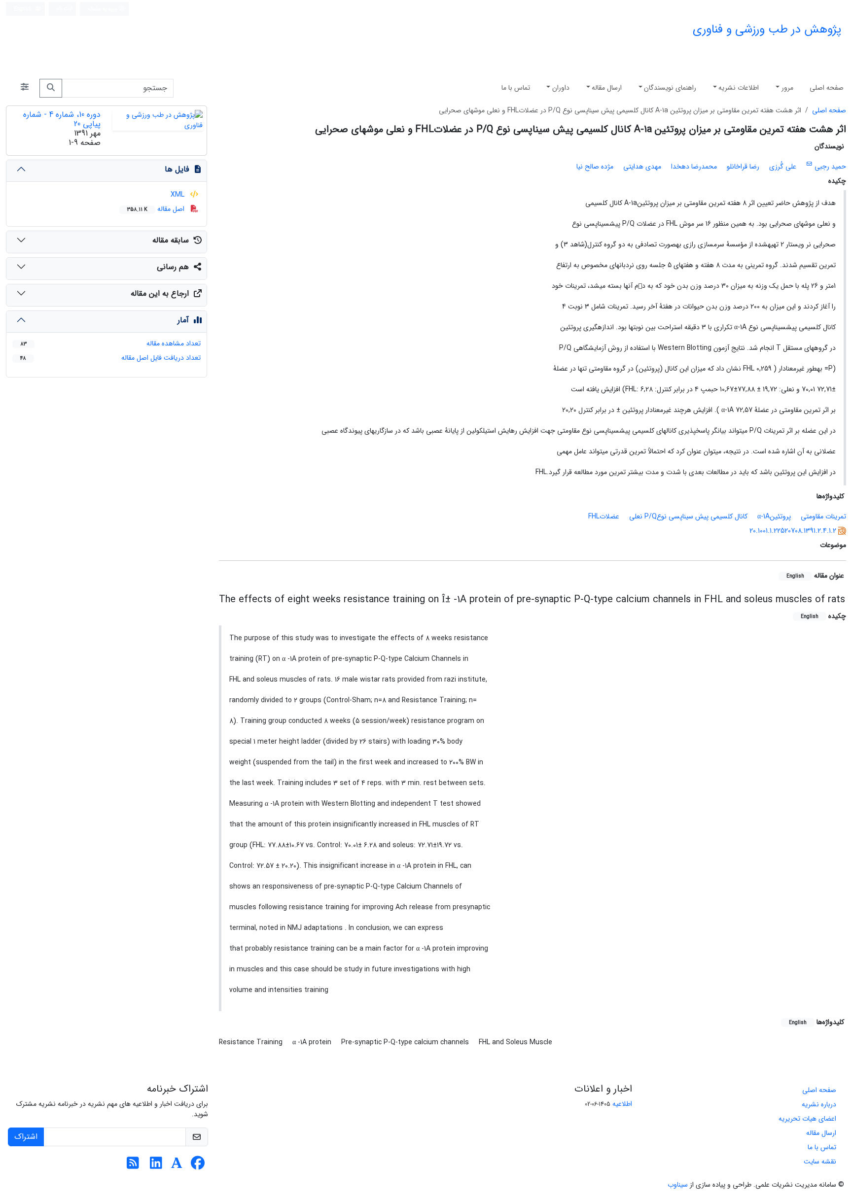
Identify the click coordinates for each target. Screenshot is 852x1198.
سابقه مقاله (170, 240)
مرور (787, 87)
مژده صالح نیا (594, 166)
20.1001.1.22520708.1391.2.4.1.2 (792, 530)
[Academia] (177, 1166)
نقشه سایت (820, 1161)
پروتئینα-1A (774, 516)
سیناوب (678, 1184)
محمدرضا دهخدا (694, 166)
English (23, 9)
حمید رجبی (830, 166)
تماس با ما (515, 87)
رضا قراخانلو (743, 166)
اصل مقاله (156, 209)
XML (178, 194)
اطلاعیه (622, 1103)
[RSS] (132, 1166)
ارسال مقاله (607, 87)
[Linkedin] (156, 1166)
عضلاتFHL (603, 516)
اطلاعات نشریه (738, 87)
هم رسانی (173, 267)
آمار (183, 320)
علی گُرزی (782, 166)
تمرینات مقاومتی (823, 516)
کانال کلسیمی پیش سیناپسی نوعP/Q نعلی (688, 516)
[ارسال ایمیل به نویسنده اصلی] (809, 164)
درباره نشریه (819, 1104)
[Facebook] (197, 1166)
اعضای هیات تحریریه (807, 1118)
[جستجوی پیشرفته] (25, 88)
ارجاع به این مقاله (160, 293)
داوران (560, 87)
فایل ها (177, 169)
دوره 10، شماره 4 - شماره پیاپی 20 (62, 119)
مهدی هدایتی (642, 166)
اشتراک (25, 1136)
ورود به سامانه (103, 9)
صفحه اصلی (827, 87)
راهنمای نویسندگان (670, 87)
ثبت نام (64, 8)
